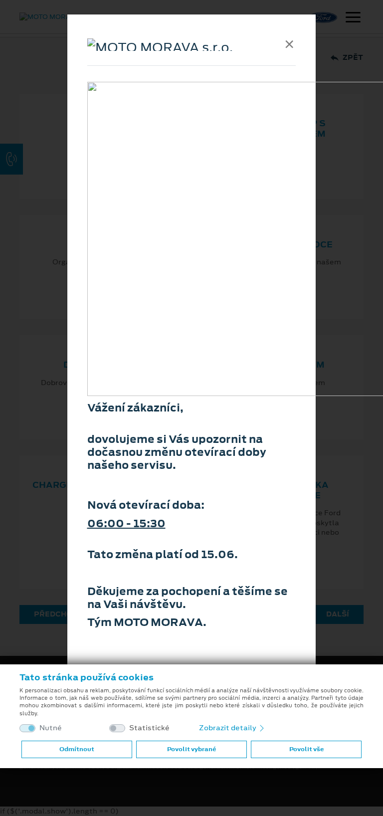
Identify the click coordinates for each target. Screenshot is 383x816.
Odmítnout (76, 749)
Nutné (50, 728)
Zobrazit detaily (228, 728)
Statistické (149, 728)
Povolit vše (306, 749)
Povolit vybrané (191, 749)
